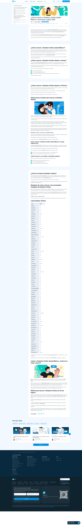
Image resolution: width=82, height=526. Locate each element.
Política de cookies (14, 473)
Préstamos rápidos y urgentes (15, 461)
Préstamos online (14, 456)
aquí (21, 501)
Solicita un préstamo (66, 1)
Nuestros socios (14, 483)
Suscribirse (26, 498)
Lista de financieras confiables (15, 462)
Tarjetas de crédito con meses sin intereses (32, 459)
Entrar (58, 1)
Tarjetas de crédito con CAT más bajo (31, 462)
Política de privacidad (27, 496)
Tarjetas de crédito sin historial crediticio (31, 460)
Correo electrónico (30, 494)
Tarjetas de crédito (32, 1)
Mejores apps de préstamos (15, 458)
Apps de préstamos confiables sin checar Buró (17, 463)
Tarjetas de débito (40, 1)
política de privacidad (51, 506)
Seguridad (27, 483)
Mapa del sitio (45, 483)
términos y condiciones (45, 506)
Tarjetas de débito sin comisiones (46, 460)
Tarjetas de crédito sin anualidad (31, 461)
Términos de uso (14, 471)
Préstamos (26, 1)
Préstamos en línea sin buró (15, 460)
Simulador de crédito (59, 460)
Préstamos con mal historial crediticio (16, 465)
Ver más (40, 444)
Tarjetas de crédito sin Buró (30, 463)
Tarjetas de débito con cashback (45, 458)
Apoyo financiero (32, 483)
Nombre (16, 494)
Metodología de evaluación (21, 483)
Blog (15, 452)
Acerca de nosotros (59, 458)
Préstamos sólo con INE (15, 464)
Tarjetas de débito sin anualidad (45, 459)
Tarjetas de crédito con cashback (31, 458)
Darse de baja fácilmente (15, 474)
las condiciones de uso (33, 496)
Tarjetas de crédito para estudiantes (31, 464)
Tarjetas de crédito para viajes (30, 465)
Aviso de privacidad (14, 472)
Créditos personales (14, 459)
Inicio (13, 452)
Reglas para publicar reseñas (39, 483)
